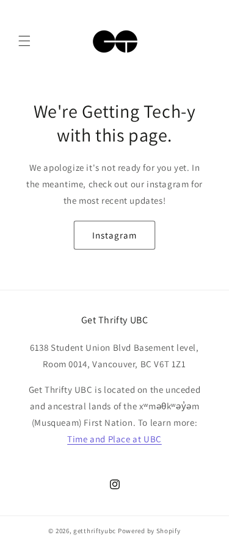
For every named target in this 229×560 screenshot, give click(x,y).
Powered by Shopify (149, 530)
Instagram (114, 235)
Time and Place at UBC (114, 439)
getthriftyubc (94, 530)
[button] (24, 40)
